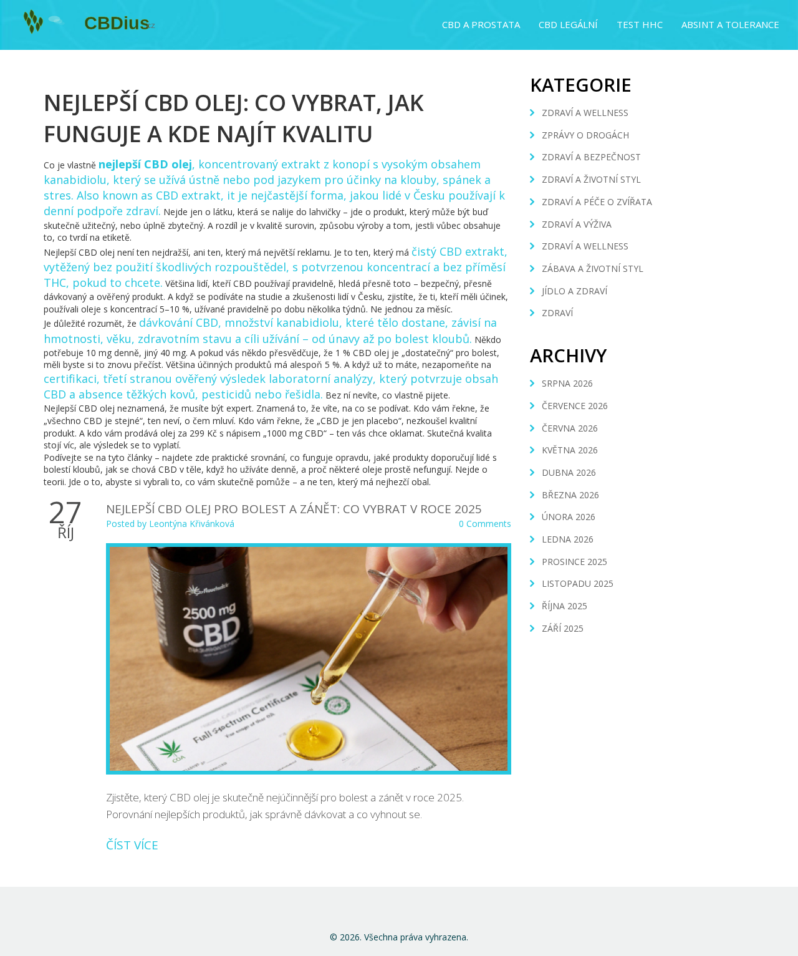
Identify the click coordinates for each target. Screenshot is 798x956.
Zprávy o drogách (585, 135)
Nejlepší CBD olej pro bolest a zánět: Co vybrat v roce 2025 (294, 509)
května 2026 (570, 450)
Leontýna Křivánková (191, 523)
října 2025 (564, 606)
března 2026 (570, 495)
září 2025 (563, 628)
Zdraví (557, 313)
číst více (132, 845)
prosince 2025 (574, 561)
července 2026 (575, 406)
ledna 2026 (568, 539)
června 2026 (570, 428)
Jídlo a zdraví (574, 291)
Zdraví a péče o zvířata (597, 202)
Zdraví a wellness (585, 112)
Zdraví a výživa (577, 224)
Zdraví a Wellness (585, 246)
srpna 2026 (567, 383)
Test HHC (640, 24)
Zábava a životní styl (592, 268)
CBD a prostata (481, 24)
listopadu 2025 (577, 583)
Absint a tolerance (730, 24)
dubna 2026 (569, 472)
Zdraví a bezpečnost (591, 157)
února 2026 (568, 517)
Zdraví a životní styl (591, 179)
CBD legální (568, 24)
